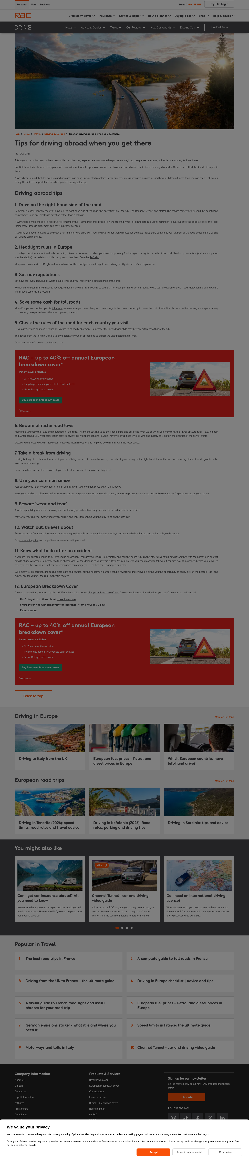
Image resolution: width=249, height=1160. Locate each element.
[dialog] (124, 1139)
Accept (153, 1152)
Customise (225, 1152)
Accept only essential (189, 1152)
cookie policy (18, 1145)
